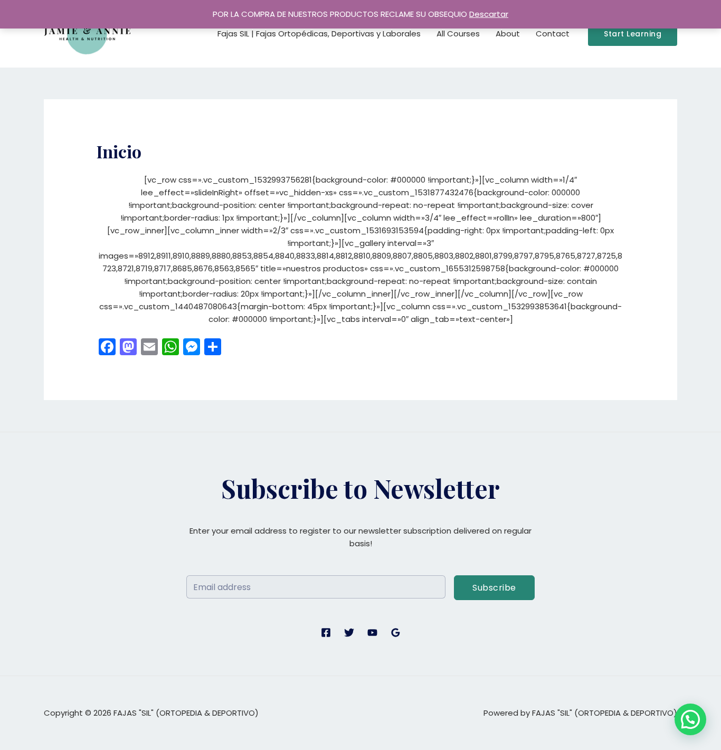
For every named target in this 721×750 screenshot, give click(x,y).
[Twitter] (349, 633)
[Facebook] (326, 633)
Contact (553, 33)
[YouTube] (372, 633)
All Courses (458, 33)
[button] (632, 34)
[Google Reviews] (396, 633)
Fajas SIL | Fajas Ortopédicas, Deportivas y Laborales (319, 33)
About (508, 33)
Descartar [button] (488, 14)
